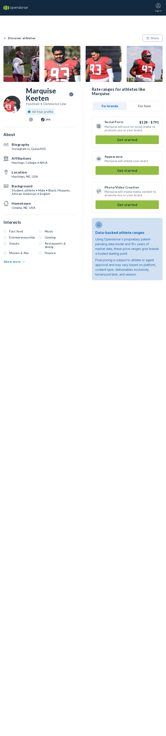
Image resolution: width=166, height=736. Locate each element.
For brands (110, 106)
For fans (144, 106)
